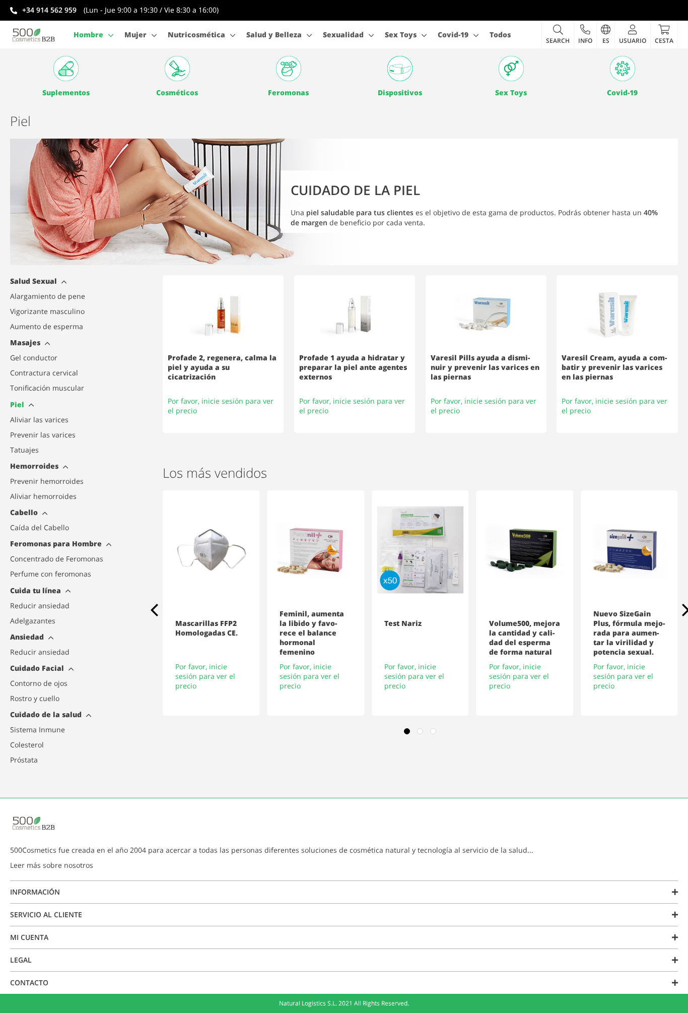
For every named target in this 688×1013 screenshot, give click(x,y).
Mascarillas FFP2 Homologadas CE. (206, 628)
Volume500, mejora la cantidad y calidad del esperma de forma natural (524, 637)
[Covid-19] (622, 68)
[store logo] (33, 34)
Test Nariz (403, 623)
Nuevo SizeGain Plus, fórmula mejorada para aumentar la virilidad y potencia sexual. (629, 633)
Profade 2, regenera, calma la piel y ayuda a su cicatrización (222, 367)
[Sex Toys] (511, 68)
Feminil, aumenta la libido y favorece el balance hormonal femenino (312, 633)
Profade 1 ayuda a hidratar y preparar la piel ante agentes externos (353, 367)
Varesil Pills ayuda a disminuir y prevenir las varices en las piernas (485, 367)
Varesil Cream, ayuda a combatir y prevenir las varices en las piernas (614, 367)
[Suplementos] (65, 68)
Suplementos (66, 92)
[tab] (62, 283)
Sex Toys (511, 92)
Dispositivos (400, 92)
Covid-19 (622, 92)
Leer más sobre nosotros (51, 865)
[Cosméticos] (177, 68)
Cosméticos (177, 92)
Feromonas (288, 92)
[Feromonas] (288, 68)
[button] (585, 34)
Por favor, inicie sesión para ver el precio (205, 676)
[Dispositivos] (399, 68)
